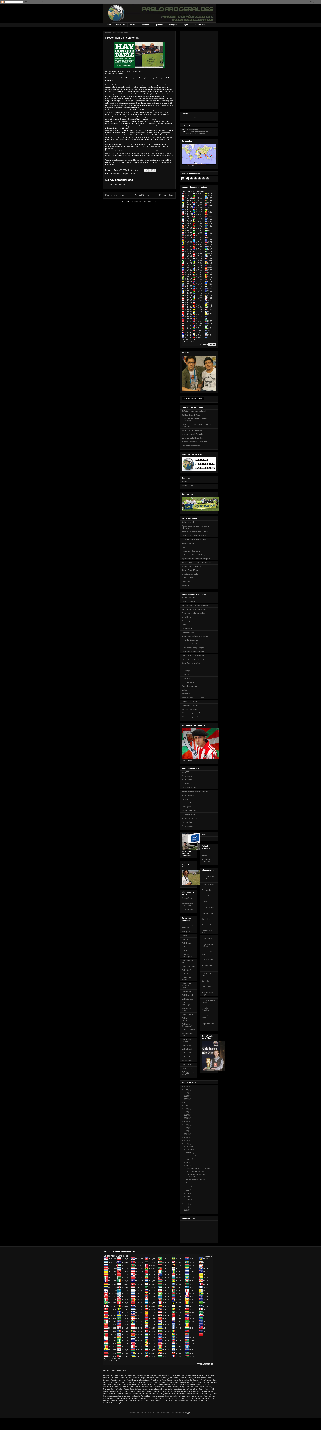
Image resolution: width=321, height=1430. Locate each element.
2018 (186, 1112)
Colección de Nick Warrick (191, 644)
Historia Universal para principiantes (195, 791)
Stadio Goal (186, 582)
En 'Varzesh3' (186, 1057)
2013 (186, 1128)
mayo (188, 1187)
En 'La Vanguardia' (188, 966)
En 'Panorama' (187, 947)
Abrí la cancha (187, 803)
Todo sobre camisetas (190, 686)
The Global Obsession (190, 640)
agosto (188, 1159)
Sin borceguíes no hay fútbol (208, 1001)
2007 (186, 1204)
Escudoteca (186, 674)
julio (187, 1162)
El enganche (206, 890)
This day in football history (191, 551)
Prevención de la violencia (195, 1180)
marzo (188, 1193)
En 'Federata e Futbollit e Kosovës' (187, 985)
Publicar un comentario (116, 184)
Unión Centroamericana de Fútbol (194, 411)
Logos (185, 25)
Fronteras (185, 799)
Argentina (116, 174)
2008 (186, 1144)
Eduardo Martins (208, 907)
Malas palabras (187, 822)
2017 (186, 1115)
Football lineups (187, 578)
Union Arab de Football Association (194, 442)
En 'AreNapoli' (187, 1045)
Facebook (145, 25)
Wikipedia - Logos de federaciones (194, 717)
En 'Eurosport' (187, 991)
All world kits (186, 617)
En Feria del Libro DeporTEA (188, 1073)
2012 (186, 1131)
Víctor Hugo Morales (189, 788)
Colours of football (188, 602)
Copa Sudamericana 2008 (195, 1171)
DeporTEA (185, 772)
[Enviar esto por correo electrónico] (145, 170)
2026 (186, 1086)
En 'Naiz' (185, 951)
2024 (186, 1093)
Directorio (120, 25)
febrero (189, 1196)
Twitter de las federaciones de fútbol (195, 532)
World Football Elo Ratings (191, 566)
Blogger (187, 1413)
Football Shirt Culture (189, 701)
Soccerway (186, 585)
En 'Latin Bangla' (188, 1064)
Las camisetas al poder (190, 709)
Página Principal (141, 195)
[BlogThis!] (147, 170)
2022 (186, 1099)
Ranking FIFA (186, 482)
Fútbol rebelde (207, 938)
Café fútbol (206, 981)
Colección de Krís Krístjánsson (193, 655)
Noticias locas (187, 780)
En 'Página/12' (187, 932)
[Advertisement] (199, 69)
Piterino (205, 902)
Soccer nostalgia (188, 543)
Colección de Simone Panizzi (192, 667)
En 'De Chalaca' (187, 1014)
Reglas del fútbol (188, 522)
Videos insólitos (187, 909)
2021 (186, 1102)
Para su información (189, 810)
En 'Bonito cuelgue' (185, 1019)
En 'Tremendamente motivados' (188, 926)
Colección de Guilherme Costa (193, 652)
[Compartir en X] (149, 170)
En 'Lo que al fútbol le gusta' (187, 956)
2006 (186, 1207)
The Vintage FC (187, 628)
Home (108, 25)
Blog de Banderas (188, 795)
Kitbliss (184, 690)
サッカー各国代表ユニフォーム (193, 698)
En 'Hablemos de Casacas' (188, 1040)
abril (188, 1190)
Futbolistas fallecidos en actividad (194, 539)
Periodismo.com (187, 826)
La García (185, 784)
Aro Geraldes (199, 25)
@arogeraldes (192, 129)
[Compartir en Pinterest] (154, 170)
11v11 (184, 547)
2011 (186, 1134)
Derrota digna (207, 896)
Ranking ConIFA (187, 485)
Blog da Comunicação (189, 818)
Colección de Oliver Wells (191, 663)
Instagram (173, 25)
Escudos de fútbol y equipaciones (194, 613)
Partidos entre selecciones (207, 966)
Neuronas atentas (208, 925)
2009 (186, 1140)
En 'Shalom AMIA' (188, 1030)
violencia (133, 174)
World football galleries (199, 131)
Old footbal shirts (188, 682)
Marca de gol (186, 621)
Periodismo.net (187, 776)
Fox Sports (125, 174)
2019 (186, 1109)
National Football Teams (190, 570)
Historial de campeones (206, 861)
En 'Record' (186, 935)
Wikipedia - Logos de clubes (192, 713)
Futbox (184, 625)
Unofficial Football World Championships (196, 562)
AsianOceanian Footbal (190, 574)
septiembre (190, 1156)
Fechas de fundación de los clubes (208, 854)
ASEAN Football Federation (192, 430)
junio (188, 1165)
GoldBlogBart (186, 807)
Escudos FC (186, 678)
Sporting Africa (187, 898)
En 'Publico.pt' (187, 943)
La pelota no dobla (208, 1024)
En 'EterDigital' (187, 1049)
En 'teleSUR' (186, 1053)
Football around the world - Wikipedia (195, 555)
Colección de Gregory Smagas (193, 648)
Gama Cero (206, 919)
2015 (186, 1121)
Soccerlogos (186, 671)
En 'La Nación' (187, 974)
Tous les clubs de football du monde (195, 609)
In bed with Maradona (206, 1009)
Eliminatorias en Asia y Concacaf (198, 1168)
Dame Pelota (206, 987)
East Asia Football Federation (192, 438)
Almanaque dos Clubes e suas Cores (195, 636)
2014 (186, 1125)
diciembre (190, 1146)
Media (132, 25)
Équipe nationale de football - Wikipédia (196, 559)
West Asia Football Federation (192, 434)
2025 (186, 1090)
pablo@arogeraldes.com (195, 133)
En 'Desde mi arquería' (186, 1010)
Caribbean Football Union (191, 415)
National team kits (188, 598)
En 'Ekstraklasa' (187, 999)
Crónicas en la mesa (189, 814)
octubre (189, 1153)
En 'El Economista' (188, 995)
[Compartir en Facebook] (152, 170)
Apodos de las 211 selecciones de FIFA (196, 536)
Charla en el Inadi (188, 1068)
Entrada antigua (166, 195)
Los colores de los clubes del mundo (195, 605)
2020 (186, 1105)
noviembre (190, 1149)
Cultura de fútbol (208, 960)
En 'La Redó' (186, 970)
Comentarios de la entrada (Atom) (144, 201)
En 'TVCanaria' (187, 1061)
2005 (186, 1210)
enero (188, 1200)
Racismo (189, 1183)
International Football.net (190, 705)
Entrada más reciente (114, 195)
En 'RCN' (185, 939)
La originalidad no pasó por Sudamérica (195, 1176)
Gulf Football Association (191, 446)
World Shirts (186, 694)
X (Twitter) (159, 25)
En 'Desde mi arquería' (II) (186, 1004)
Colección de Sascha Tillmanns (193, 659)
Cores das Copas (188, 632)
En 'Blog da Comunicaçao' (187, 1025)
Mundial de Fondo (208, 913)
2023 (186, 1096)
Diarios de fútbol (208, 884)
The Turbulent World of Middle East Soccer (187, 904)
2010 (186, 1137)
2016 (186, 1118)
